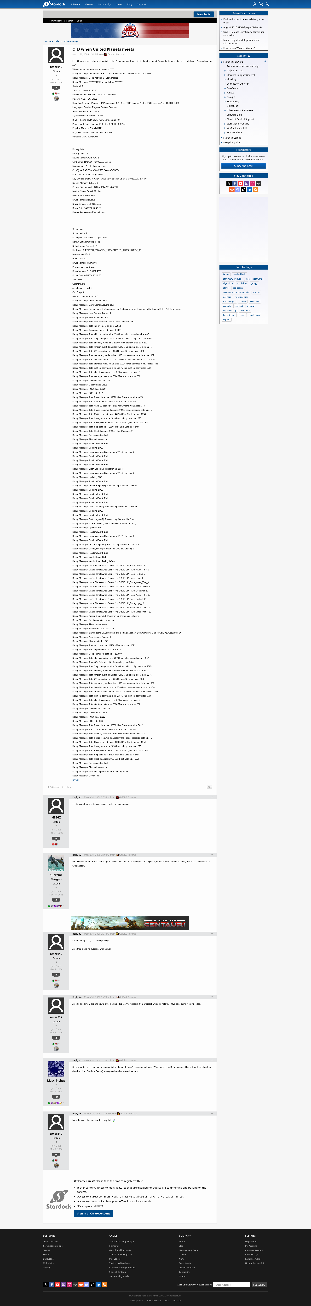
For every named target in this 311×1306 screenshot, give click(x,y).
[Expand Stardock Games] (221, 138)
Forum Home (55, 20)
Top (212, 797)
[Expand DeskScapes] (225, 88)
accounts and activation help (236, 292)
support (226, 319)
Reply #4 (76, 997)
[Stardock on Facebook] (235, 183)
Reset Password (252, 1258)
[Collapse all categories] (265, 61)
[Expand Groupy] (225, 97)
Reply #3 (76, 933)
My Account (251, 1245)
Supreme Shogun (56, 877)
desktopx (227, 297)
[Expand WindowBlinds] (225, 133)
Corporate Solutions (53, 1245)
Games (89, 4)
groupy (254, 283)
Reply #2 (76, 854)
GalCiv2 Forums (116, 54)
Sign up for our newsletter (194, 1284)
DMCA (167, 1300)
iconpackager (229, 301)
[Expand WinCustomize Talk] (225, 128)
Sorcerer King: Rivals (119, 1276)
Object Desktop (50, 1241)
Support (141, 4)
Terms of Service (153, 1300)
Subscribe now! (243, 166)
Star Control (115, 1258)
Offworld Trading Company (122, 1267)
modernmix (254, 315)
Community (104, 4)
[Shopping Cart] (261, 4)
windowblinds (239, 274)
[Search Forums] (267, 4)
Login (79, 20)
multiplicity (242, 283)
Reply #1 (76, 797)
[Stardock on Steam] (258, 183)
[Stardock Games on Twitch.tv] (246, 183)
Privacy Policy (136, 1300)
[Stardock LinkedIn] (249, 189)
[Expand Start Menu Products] (225, 124)
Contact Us (184, 1271)
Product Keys (251, 1254)
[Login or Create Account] (254, 4)
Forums (182, 1276)
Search (69, 20)
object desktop (229, 310)
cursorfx (227, 306)
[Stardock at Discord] (238, 189)
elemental (245, 310)
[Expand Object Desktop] (225, 70)
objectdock (228, 283)
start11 (243, 301)
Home (48, 41)
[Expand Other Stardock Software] (225, 110)
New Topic (203, 14)
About (182, 1241)
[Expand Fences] (225, 93)
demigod (239, 306)
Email (75, 779)
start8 (226, 288)
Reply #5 (76, 1060)
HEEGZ (56, 817)
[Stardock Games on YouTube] (241, 183)
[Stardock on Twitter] (229, 183)
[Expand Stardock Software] (221, 62)
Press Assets (185, 1263)
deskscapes (238, 288)
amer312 (56, 67)
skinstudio (254, 301)
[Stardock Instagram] (252, 183)
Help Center (251, 1241)
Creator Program (187, 1267)
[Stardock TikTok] (244, 189)
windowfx (251, 306)
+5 (56, 900)
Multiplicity (48, 1263)
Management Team (188, 1250)
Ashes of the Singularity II (121, 1241)
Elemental (114, 1245)
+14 (56, 1096)
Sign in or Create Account (93, 1213)
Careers (182, 1254)
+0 (56, 87)
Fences (46, 1254)
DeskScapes (48, 1258)
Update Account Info (255, 1263)
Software (75, 4)
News (119, 4)
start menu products (232, 278)
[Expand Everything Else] (221, 142)
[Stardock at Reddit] (232, 189)
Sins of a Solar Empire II (120, 1254)
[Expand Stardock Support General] (225, 75)
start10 (256, 292)
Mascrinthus (56, 1080)
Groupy (46, 1267)
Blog (129, 4)
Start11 (46, 1250)
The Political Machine (119, 1263)
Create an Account (254, 1250)
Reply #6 (76, 1113)
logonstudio (228, 315)
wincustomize (242, 297)
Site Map (177, 1300)
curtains (241, 315)
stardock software (254, 278)
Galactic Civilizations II (65, 41)
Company (185, 1235)
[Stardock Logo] (53, 4)
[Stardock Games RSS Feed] (255, 189)
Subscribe (259, 1284)
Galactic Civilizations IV (120, 1250)
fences (226, 274)
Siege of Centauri (117, 1271)
